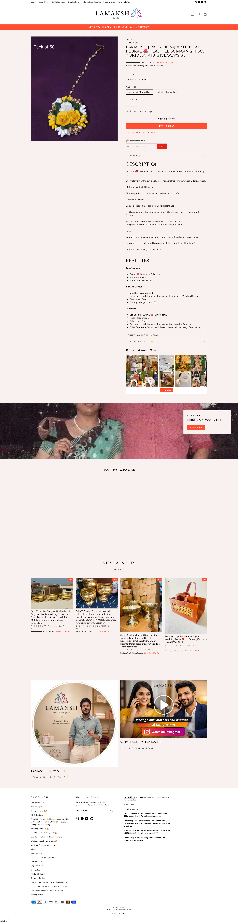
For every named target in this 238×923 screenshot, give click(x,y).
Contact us (35, 870)
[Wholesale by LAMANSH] (163, 709)
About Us (196, 427)
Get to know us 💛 (141, 341)
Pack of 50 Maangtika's (139, 91)
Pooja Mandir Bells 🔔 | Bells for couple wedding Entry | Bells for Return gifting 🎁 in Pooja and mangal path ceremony (50, 822)
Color (130, 74)
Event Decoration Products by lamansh (47, 837)
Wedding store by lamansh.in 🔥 (44, 841)
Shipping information (143, 335)
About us (34, 849)
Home (128, 39)
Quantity (132, 99)
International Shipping (92, 2)
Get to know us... (58, 2)
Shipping (140, 65)
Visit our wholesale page (137, 748)
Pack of (131, 87)
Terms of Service (38, 878)
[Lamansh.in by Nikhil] (74, 723)
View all (119, 569)
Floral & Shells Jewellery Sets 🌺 (44, 833)
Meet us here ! (129, 804)
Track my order (109, 2)
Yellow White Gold (137, 79)
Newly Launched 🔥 (39, 811)
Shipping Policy (74, 2)
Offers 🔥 (134, 155)
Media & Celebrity (38, 874)
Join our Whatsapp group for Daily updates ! (49, 886)
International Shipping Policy (42, 857)
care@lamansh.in (131, 809)
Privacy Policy (37, 894)
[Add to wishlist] (34, 480)
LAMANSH (132, 43)
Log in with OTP (37, 802)
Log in (33, 2)
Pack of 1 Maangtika (166, 91)
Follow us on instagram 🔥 (49, 777)
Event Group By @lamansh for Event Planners (49, 882)
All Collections (37, 815)
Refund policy (36, 861)
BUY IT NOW (166, 126)
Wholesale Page (124, 2)
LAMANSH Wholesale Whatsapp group (47, 890)
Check (161, 146)
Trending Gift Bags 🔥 (40, 828)
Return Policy (43, 2)
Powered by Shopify (119, 913)
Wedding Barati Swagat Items (43, 845)
